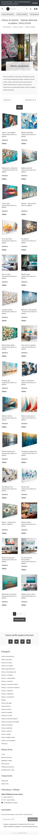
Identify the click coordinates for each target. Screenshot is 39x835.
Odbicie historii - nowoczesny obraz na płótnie (9, 418)
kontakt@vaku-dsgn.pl (9, 802)
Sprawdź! (35, 3)
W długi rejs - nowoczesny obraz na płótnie (9, 382)
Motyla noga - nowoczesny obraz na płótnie (28, 276)
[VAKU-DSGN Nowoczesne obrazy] (11, 9)
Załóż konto (5, 784)
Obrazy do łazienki (7, 725)
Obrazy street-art (6, 731)
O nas (3, 754)
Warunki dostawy (6, 757)
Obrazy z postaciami (7, 697)
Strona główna (7, 27)
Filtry (19, 107)
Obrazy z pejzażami (7, 694)
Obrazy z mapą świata (8, 678)
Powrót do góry (19, 619)
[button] (35, 9)
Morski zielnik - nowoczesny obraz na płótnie (28, 524)
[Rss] (16, 641)
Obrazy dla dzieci (6, 659)
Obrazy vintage (6, 734)
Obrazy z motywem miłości (9, 684)
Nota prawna (5, 763)
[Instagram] (28, 641)
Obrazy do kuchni (6, 715)
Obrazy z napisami (7, 690)
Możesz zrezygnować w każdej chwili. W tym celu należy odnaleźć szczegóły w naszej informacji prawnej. (20, 825)
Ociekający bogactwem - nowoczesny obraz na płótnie (29, 453)
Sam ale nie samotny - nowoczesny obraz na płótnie (28, 347)
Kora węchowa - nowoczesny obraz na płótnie (9, 241)
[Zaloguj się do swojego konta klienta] (30, 9)
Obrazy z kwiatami (22, 14)
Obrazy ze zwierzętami (8, 740)
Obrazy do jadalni (6, 712)
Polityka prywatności (7, 767)
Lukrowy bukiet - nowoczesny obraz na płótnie (9, 311)
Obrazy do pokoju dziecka (9, 718)
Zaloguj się (4, 780)
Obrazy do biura (6, 709)
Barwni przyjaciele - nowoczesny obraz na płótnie (9, 559)
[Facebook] (10, 641)
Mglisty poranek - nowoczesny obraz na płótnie (28, 170)
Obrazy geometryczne (8, 669)
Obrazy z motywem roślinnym (10, 687)
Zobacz (4, 143)
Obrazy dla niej (5, 706)
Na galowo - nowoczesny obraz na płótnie (28, 241)
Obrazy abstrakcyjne (8, 14)
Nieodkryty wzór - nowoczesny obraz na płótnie (9, 489)
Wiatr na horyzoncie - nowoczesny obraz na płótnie (28, 418)
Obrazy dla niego (6, 703)
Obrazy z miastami (7, 681)
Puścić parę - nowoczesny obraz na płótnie (9, 205)
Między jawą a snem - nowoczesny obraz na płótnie (28, 596)
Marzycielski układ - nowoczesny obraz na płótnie (9, 347)
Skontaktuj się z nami (7, 770)
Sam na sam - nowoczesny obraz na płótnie (9, 276)
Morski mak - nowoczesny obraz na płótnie (28, 489)
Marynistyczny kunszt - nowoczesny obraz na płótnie (9, 596)
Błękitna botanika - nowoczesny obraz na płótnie (28, 134)
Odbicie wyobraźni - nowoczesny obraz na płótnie (28, 382)
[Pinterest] (22, 641)
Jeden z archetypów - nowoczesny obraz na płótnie (9, 134)
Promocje (4, 743)
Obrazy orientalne (6, 728)
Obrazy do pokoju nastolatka (10, 722)
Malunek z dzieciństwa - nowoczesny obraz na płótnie (29, 311)
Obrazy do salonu (6, 662)
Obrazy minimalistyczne (8, 672)
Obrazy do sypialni (7, 665)
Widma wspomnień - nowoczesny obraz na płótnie (9, 453)
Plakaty (3, 700)
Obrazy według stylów (8, 737)
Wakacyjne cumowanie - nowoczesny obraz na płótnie (9, 170)
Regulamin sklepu (6, 760)
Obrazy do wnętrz (18, 27)
